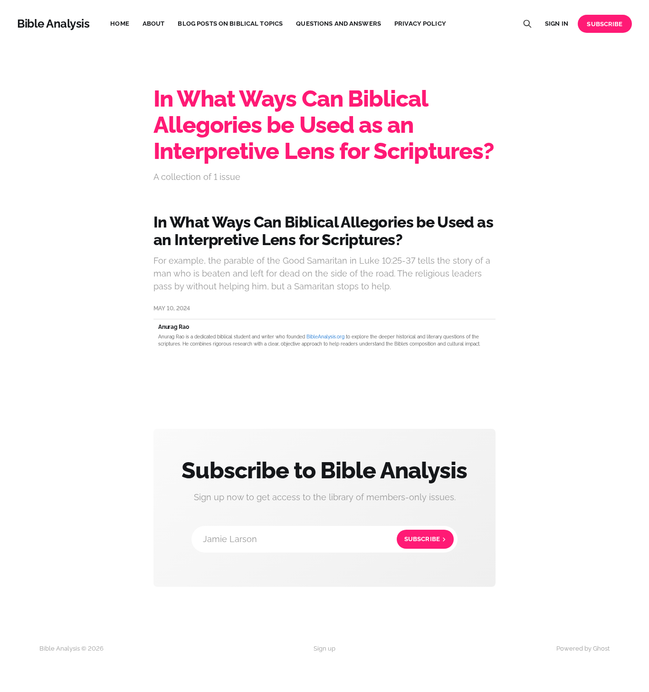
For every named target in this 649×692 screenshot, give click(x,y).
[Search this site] (527, 24)
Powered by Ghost (583, 648)
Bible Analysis (53, 24)
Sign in (556, 23)
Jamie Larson (321, 539)
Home (119, 23)
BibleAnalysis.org (325, 336)
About (154, 23)
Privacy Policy (420, 23)
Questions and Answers (338, 23)
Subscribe (604, 24)
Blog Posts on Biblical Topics (230, 23)
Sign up (324, 648)
